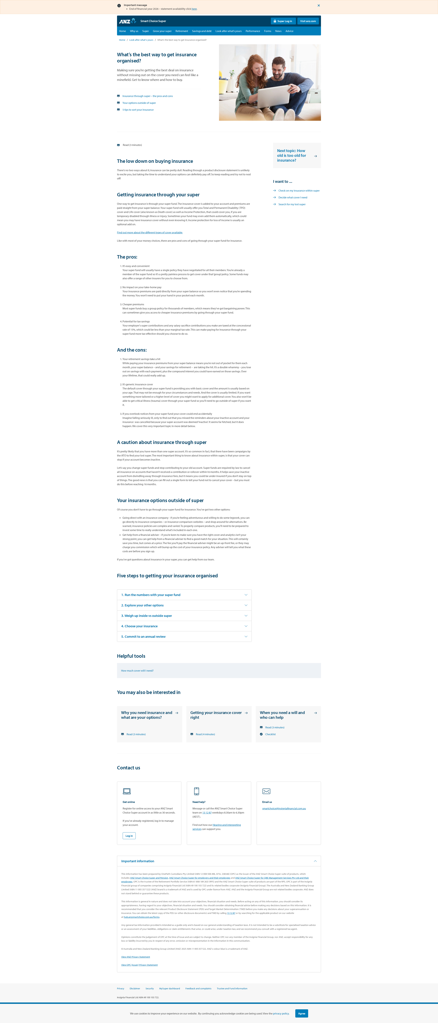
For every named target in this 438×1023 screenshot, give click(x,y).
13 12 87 (207, 812)
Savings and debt (201, 31)
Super (145, 31)
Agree (301, 1013)
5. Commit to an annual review (143, 636)
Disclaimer (135, 988)
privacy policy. (281, 1013)
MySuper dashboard (169, 988)
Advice (289, 31)
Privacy (120, 988)
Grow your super (162, 31)
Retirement (182, 31)
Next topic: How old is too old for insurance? (291, 155)
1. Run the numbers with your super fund (151, 595)
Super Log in (281, 21)
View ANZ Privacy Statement (135, 956)
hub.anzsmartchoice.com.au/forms (141, 917)
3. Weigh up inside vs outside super (146, 615)
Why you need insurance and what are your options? (146, 715)
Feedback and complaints (198, 988)
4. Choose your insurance (139, 626)
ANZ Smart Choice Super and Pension (149, 877)
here (194, 8)
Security (150, 988)
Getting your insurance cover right (216, 715)
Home (122, 31)
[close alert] (319, 5)
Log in (129, 835)
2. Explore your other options (142, 605)
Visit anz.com (306, 21)
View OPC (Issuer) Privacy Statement (139, 964)
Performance (253, 31)
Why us (134, 31)
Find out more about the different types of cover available (150, 232)
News (278, 31)
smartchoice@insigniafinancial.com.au (284, 808)
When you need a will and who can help (282, 715)
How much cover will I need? (137, 670)
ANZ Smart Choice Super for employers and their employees (199, 877)
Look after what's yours (228, 31)
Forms (267, 31)
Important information (137, 861)
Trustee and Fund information (232, 988)
